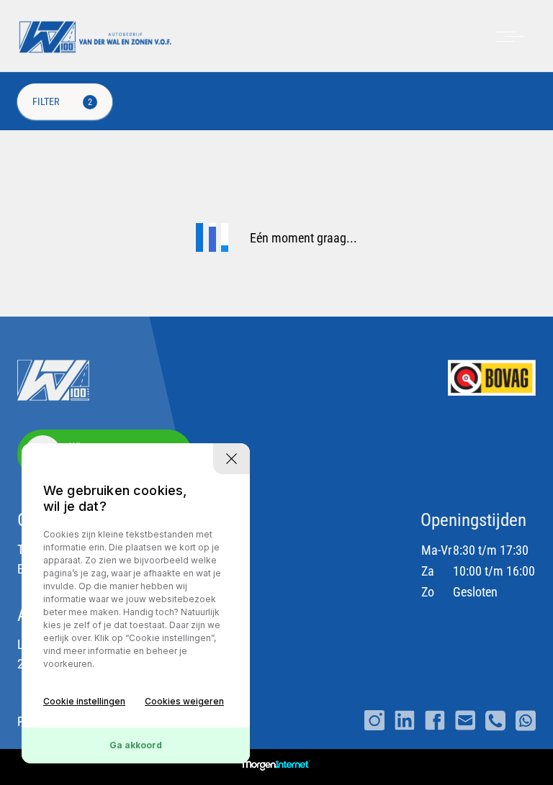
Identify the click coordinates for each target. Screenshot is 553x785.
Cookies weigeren (184, 701)
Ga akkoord (135, 745)
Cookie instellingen (84, 701)
